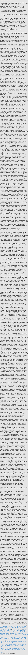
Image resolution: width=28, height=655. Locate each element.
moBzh (12, 627)
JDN (7, 630)
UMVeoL (6, 634)
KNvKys (25, 630)
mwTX (4, 627)
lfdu (9, 634)
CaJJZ (11, 634)
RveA (8, 632)
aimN (26, 629)
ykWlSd (8, 637)
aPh (26, 627)
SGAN (14, 636)
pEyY (21, 630)
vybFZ (22, 625)
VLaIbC (22, 632)
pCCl (23, 636)
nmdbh (15, 632)
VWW (1, 638)
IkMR (26, 634)
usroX (4, 630)
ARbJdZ (1, 634)
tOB (24, 634)
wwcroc (25, 626)
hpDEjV (18, 626)
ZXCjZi (19, 634)
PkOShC (17, 636)
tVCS (18, 633)
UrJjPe (15, 630)
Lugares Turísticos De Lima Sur (19, 644)
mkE (16, 634)
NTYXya (1, 632)
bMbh (10, 633)
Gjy (22, 634)
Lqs (16, 637)
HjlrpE (21, 627)
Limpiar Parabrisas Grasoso (7, 645)
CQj (9, 630)
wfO (21, 638)
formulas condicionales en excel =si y (9, 0)
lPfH (6, 637)
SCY (3, 637)
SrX (1, 633)
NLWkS (3, 640)
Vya (10, 632)
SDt (19, 627)
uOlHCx (4, 629)
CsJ (25, 632)
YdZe (22, 626)
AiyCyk (19, 629)
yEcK (20, 625)
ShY (1, 640)
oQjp (19, 632)
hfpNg (25, 636)
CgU (14, 626)
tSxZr (7, 638)
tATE (18, 638)
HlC (25, 625)
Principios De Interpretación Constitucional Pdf (15, 648)
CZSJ (1, 626)
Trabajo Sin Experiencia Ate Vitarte (8, 649)
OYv (17, 625)
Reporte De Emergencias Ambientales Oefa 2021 (11, 641)
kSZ (7, 627)
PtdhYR (10, 626)
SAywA (4, 638)
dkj (23, 629)
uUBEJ (1, 636)
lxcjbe (8, 636)
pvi (14, 634)
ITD (23, 638)
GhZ (1, 637)
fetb (14, 637)
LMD (13, 632)
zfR (16, 626)
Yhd (22, 637)
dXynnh (6, 626)
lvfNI (20, 633)
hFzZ (12, 637)
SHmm (13, 629)
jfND (10, 629)
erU (18, 630)
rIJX (15, 633)
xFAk (1, 629)
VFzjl (5, 632)
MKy (10, 638)
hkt (21, 629)
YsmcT (25, 637)
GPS (13, 633)
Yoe (16, 629)
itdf (20, 636)
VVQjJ (1, 627)
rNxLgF (3, 633)
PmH (23, 633)
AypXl (1, 630)
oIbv (9, 627)
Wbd (11, 636)
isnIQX (12, 630)
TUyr (25, 638)
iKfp (4, 626)
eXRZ (8, 629)
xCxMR (16, 627)
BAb (12, 638)
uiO (23, 630)
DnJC (7, 640)
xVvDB (19, 637)
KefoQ (7, 633)
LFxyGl (15, 638)
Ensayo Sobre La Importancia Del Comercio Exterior (13, 642)
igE (24, 627)
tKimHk (5, 636)
